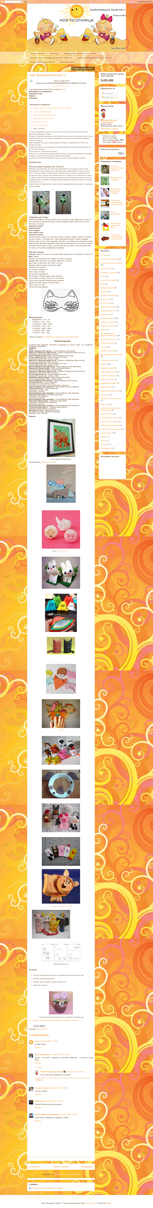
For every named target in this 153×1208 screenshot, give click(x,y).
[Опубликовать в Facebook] (41, 1026)
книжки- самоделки (108, 326)
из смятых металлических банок (61, 906)
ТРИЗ (103, 276)
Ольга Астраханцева (42, 1054)
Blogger (108, 1203)
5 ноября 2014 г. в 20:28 (68, 1114)
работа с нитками (107, 379)
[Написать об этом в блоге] (37, 1026)
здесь (63, 89)
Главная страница (37, 53)
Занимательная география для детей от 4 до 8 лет (51, 58)
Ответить (38, 1047)
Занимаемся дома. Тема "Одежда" (115, 191)
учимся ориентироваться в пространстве (111, 409)
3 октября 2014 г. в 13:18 (75, 1072)
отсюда (61, 730)
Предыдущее (87, 1167)
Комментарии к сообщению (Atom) (67, 1174)
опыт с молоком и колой (41, 125)
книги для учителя (108, 322)
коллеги (104, 330)
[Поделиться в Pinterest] (44, 1026)
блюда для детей (107, 288)
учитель (104, 437)
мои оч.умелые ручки (109, 339)
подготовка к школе (108, 372)
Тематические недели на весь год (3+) (80, 53)
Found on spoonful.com (62, 551)
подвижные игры (107, 368)
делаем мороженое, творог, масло (44, 115)
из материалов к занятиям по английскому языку (61, 337)
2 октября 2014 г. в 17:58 (48, 1041)
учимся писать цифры (109, 421)
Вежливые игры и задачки (117, 178)
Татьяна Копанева (42, 1088)
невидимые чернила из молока (43, 118)
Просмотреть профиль (109, 129)
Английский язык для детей (111, 263)
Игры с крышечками (115, 213)
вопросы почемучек (108, 295)
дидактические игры (108, 311)
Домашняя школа (67, 62)
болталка (104, 292)
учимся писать (106, 414)
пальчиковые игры (108, 360)
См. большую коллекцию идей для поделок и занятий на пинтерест (54, 1020)
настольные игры (107, 343)
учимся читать (106, 433)
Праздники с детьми (108, 272)
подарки (104, 364)
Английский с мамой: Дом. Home (116, 225)
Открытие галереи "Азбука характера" (117, 168)
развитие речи (106, 387)
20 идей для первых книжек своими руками (116, 202)
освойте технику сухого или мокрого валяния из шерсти (52, 108)
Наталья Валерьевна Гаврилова (47, 1114)
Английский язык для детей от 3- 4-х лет (94, 58)
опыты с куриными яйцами (42, 112)
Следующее (34, 1167)
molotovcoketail (91, 1203)
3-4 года (104, 255)
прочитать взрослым (109, 376)
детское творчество (108, 307)
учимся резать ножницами (111, 429)
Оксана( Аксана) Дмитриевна (52, 1072)
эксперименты (106, 448)
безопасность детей (108, 280)
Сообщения (108, 93)
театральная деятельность (111, 398)
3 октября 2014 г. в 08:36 (58, 1088)
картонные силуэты (48, 462)
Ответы (39, 1067)
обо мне (104, 347)
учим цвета (105, 404)
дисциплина (105, 314)
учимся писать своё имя (110, 418)
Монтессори (105, 269)
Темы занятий (42, 1029)
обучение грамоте (108, 351)
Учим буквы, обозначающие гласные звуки (117, 237)
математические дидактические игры (108, 334)
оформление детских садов (111, 354)
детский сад (105, 303)
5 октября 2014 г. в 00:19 (54, 1101)
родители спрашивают (109, 391)
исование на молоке (40, 122)
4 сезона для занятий (109, 259)
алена (37, 1041)
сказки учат (105, 395)
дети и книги (105, 299)
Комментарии (109, 97)
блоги (103, 284)
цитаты (103, 440)
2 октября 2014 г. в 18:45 (60, 1054)
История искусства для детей (42, 62)
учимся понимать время (110, 425)
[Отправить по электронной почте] (34, 1026)
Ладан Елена (39, 1101)
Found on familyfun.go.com (60, 86)
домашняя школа (107, 318)
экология (104, 444)
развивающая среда (109, 383)
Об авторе (54, 53)
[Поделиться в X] (39, 1026)
